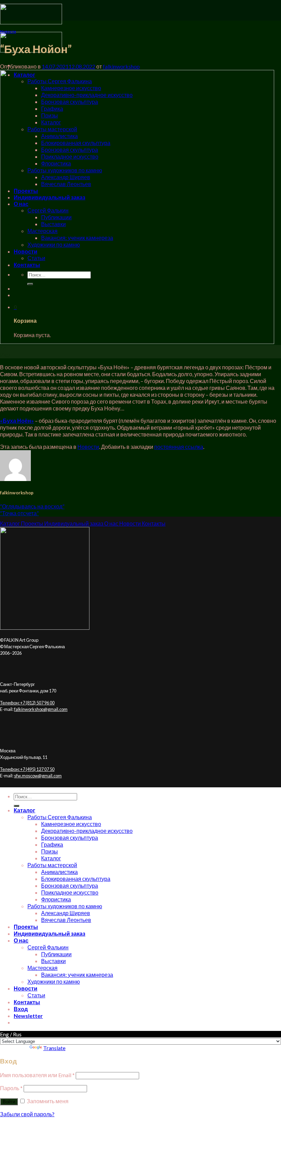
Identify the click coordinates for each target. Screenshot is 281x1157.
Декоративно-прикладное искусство (87, 830)
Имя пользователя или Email (37, 1075)
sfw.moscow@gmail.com (38, 775)
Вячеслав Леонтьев (66, 919)
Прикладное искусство (69, 892)
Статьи (36, 995)
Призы (49, 851)
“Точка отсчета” (19, 513)
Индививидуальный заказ (49, 933)
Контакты (27, 1002)
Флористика (56, 899)
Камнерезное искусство (71, 824)
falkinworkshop (121, 66)
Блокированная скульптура (75, 878)
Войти (9, 1101)
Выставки (53, 961)
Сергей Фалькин (48, 947)
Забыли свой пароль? (27, 1114)
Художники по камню (53, 981)
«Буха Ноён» (17, 420)
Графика (52, 844)
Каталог (24, 810)
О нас (21, 940)
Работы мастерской (52, 865)
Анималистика (59, 872)
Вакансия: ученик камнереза (77, 974)
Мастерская (42, 967)
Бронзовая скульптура (69, 837)
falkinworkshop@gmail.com (41, 709)
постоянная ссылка (178, 446)
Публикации (56, 954)
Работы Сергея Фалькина (59, 817)
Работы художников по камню (64, 906)
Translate (54, 1048)
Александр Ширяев (65, 913)
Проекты (26, 926)
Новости (8, 31)
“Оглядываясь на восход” (32, 506)
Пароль (11, 1088)
